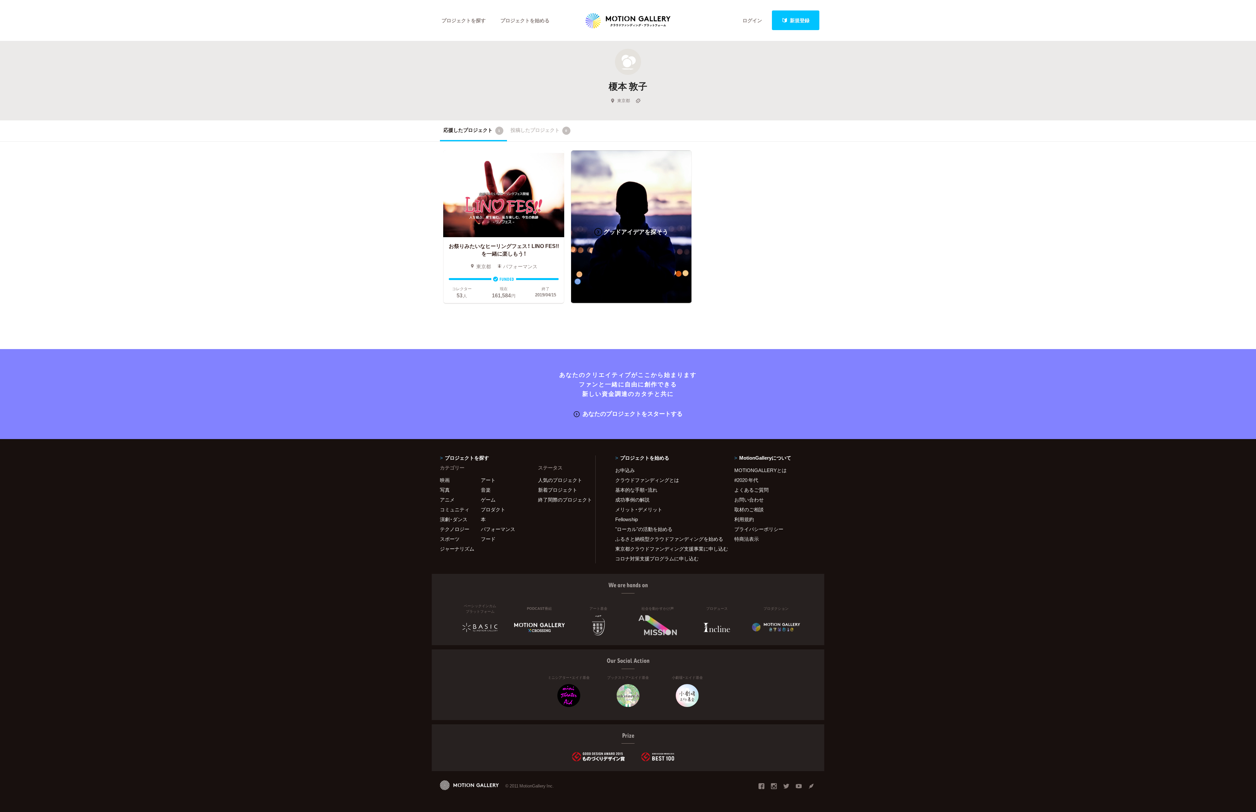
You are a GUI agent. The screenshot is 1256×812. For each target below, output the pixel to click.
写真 (445, 489)
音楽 (486, 489)
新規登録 (800, 20)
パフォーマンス (498, 529)
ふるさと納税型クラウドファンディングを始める (666, 538)
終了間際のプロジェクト (562, 499)
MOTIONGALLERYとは (760, 470)
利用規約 (744, 519)
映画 (445, 480)
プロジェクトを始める (525, 20)
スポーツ (450, 538)
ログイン (752, 20)
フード (488, 538)
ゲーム (488, 499)
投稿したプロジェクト (539, 129)
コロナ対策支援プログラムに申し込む (657, 558)
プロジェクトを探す (464, 20)
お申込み (625, 470)
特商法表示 (746, 538)
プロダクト (493, 509)
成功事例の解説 (632, 499)
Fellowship (626, 519)
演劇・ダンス (453, 519)
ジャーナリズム (457, 548)
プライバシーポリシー (758, 529)
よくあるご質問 (751, 489)
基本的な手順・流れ (636, 489)
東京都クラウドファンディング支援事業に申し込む (666, 548)
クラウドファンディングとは (647, 480)
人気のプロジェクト (560, 480)
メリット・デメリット (638, 509)
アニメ (447, 499)
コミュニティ (454, 509)
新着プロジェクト (557, 489)
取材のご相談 (749, 509)
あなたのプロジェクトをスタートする (633, 413)
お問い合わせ (749, 499)
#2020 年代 (746, 480)
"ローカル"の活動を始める (643, 529)
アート (488, 480)
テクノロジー (454, 529)
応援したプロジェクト (472, 129)
